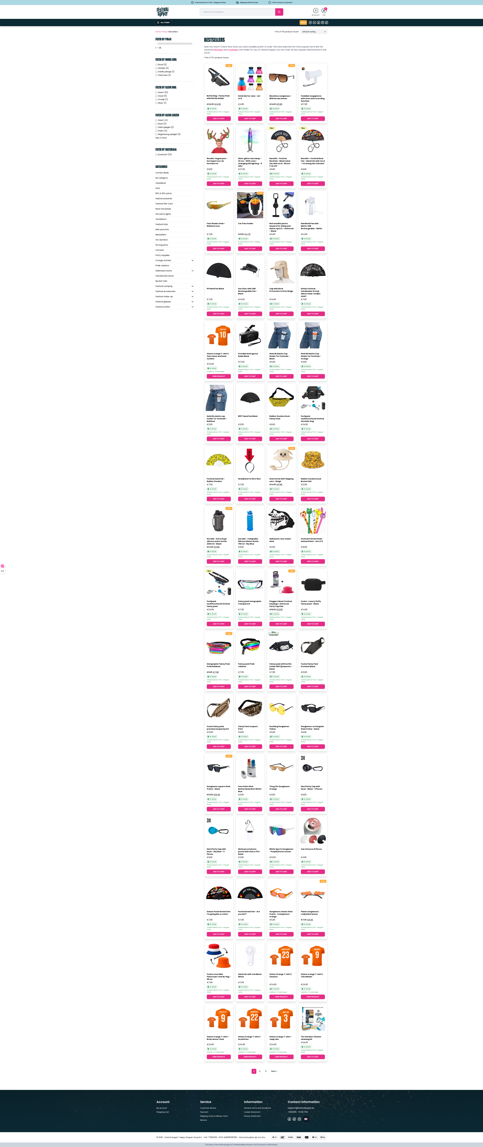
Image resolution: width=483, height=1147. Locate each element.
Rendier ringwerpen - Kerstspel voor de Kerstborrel (217, 161)
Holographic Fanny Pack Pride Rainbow (218, 665)
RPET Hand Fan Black (248, 416)
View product (218, 376)
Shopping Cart (162, 1112)
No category (161, 177)
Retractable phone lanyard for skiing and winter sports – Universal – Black (281, 227)
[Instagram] (322, 22)
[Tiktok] (326, 22)
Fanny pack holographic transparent (249, 602)
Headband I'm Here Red (249, 479)
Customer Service (208, 1108)
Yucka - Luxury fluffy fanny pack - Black (311, 602)
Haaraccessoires (163, 198)
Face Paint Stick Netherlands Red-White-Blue (250, 789)
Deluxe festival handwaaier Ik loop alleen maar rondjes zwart (310, 292)
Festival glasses (163, 301)
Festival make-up (164, 296)
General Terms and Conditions (257, 1108)
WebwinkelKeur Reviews (244, 1145)
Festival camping (163, 286)
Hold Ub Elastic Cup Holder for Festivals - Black (279, 356)
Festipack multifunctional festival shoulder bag (312, 418)
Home (158, 31)
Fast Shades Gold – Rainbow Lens (216, 224)
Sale (303, 22)
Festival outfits (162, 306)
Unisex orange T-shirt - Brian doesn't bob (218, 1037)
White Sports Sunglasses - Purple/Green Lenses (281, 850)
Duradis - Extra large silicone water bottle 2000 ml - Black (217, 541)
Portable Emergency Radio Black (248, 354)
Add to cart (219, 118)
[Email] (310, 22)
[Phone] (314, 22)
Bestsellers (160, 234)
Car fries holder (245, 223)
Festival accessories (165, 291)
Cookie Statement (252, 1112)
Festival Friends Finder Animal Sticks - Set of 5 (312, 540)
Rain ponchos (162, 229)
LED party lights (163, 214)
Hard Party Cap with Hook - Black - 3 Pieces (311, 787)
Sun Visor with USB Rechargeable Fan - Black (247, 291)
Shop (165, 31)
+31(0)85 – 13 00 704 (298, 1112)
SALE (157, 188)
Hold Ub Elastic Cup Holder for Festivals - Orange (311, 356)
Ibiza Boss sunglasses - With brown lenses (280, 97)
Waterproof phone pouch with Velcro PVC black (249, 851)
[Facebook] (318, 22)
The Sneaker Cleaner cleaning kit (311, 1037)
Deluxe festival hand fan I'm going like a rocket (218, 912)
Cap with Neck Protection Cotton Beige (281, 289)
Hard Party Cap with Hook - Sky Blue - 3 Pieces (216, 851)
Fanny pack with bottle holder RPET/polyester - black (280, 666)
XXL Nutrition (161, 239)
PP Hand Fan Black (215, 288)
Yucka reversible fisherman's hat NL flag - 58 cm (219, 976)
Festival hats (161, 224)
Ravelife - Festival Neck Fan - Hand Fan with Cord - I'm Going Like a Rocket (313, 161)
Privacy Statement (252, 1116)
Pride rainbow (162, 265)
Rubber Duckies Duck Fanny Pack (279, 417)
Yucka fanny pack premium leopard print (218, 727)
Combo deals (162, 172)
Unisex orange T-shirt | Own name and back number (218, 356)
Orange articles (163, 260)
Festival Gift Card (164, 203)
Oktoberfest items (164, 275)
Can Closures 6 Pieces (311, 849)
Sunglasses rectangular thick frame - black (312, 727)
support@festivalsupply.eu (301, 1108)
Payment (204, 1112)
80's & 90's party (163, 193)
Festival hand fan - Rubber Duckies (216, 480)
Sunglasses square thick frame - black (218, 787)
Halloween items (163, 270)
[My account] (315, 10)
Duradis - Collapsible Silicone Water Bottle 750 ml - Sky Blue (248, 541)
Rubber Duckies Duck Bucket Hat (311, 480)
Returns (203, 1120)
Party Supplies (162, 255)
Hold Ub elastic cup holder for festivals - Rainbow (217, 418)
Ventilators (160, 219)
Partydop (218, 49)
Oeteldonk (160, 183)
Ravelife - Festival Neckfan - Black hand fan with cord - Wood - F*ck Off (280, 162)
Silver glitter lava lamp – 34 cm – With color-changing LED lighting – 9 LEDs (250, 162)
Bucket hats (161, 281)
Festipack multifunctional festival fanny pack (218, 604)
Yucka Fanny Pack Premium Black (309, 665)
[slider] (156, 43)
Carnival (159, 250)
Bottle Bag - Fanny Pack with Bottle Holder (218, 97)
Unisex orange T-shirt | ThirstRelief (312, 975)
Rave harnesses (163, 208)
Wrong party (161, 244)
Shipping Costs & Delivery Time (214, 1116)
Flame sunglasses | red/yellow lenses (310, 912)
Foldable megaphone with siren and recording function (313, 98)
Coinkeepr (233, 49)
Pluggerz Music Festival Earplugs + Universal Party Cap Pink (280, 604)
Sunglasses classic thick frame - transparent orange (281, 914)
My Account (161, 1108)
